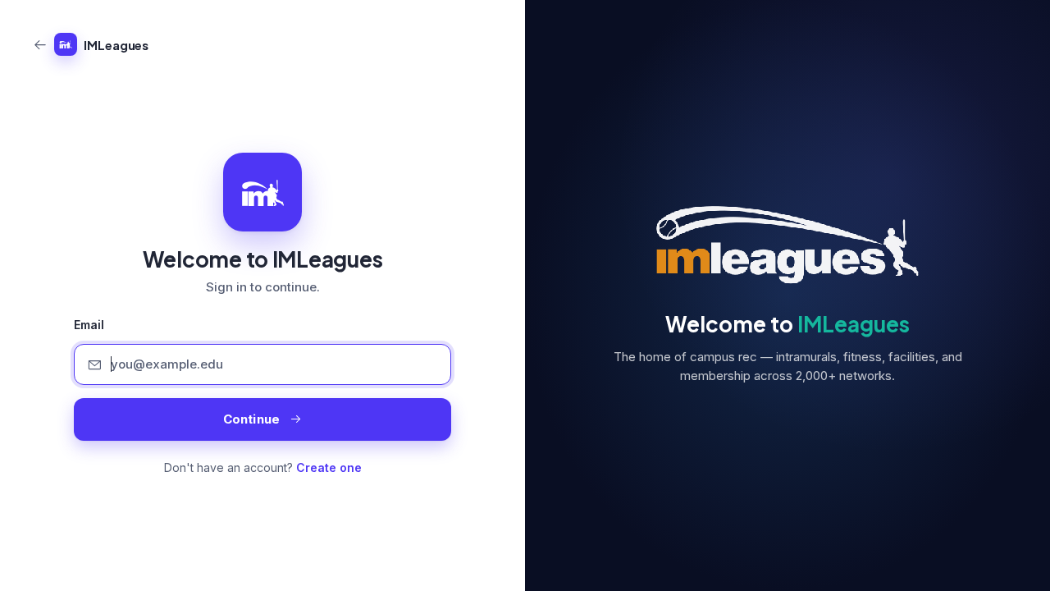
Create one (329, 467)
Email (89, 325)
